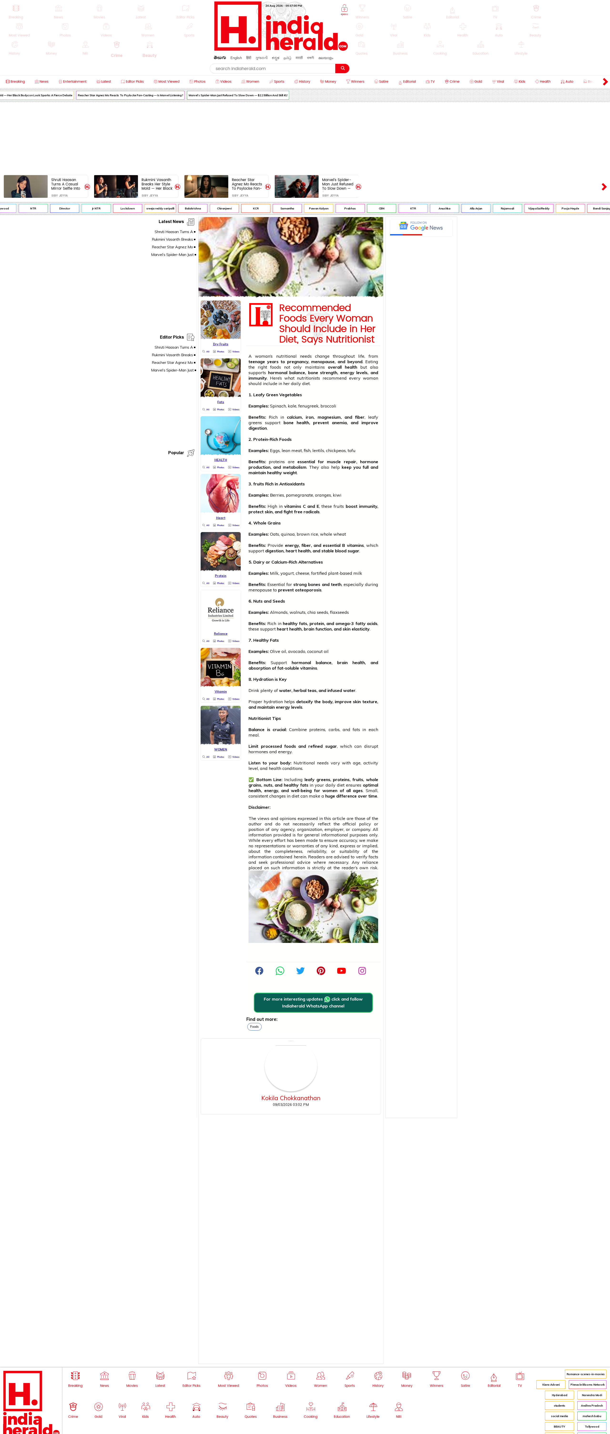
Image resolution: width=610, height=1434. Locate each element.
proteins (277, 461)
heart (291, 551)
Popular (176, 454)
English (236, 58)
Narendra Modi (592, 1395)
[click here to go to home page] (281, 49)
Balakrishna (169, 208)
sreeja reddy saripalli (136, 208)
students (559, 1405)
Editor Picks (172, 338)
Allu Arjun (451, 208)
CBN (357, 208)
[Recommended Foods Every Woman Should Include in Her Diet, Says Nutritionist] (290, 296)
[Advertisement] (305, 137)
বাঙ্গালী (310, 58)
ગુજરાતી (261, 58)
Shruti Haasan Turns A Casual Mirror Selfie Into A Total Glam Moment (65, 184)
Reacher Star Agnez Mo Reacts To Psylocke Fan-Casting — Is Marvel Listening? (106, 95)
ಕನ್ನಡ (275, 58)
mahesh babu (592, 1416)
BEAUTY (559, 1426)
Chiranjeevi (200, 208)
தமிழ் (287, 58)
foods (254, 1026)
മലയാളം (325, 58)
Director (40, 208)
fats (303, 623)
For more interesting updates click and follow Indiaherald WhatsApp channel (313, 1002)
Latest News (171, 222)
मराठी (299, 58)
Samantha (263, 208)
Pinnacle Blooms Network (587, 1384)
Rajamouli (483, 208)
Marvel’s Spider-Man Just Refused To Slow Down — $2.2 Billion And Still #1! (213, 95)
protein (317, 623)
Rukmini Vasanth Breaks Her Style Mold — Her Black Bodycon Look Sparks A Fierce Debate (157, 184)
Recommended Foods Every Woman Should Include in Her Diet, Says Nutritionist (327, 324)
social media (559, 1416)
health (303, 422)
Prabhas (325, 208)
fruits (258, 484)
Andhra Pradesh (592, 1405)
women (329, 790)
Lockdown (103, 208)
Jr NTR (72, 208)
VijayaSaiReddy (514, 208)
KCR (231, 208)
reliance (370, 862)
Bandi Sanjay (577, 208)
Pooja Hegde (546, 208)
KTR (389, 208)
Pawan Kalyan (294, 208)
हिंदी (248, 58)
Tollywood (592, 1426)
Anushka (420, 208)
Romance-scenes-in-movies (586, 1374)
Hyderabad (559, 1395)
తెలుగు (220, 58)
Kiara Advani (551, 1384)
